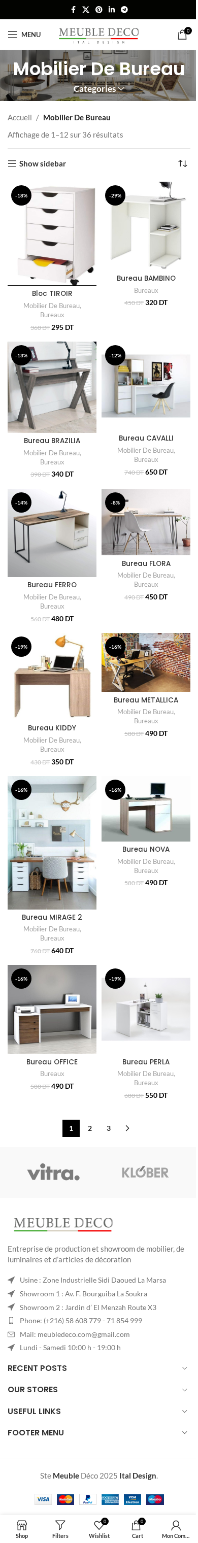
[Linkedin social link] (112, 10)
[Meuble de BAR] (144, 1172)
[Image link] (63, 1224)
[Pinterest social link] (99, 10)
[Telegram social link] (124, 10)
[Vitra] (53, 1172)
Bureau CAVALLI (146, 438)
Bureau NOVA (146, 849)
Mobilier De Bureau (51, 305)
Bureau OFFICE (52, 1062)
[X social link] (85, 10)
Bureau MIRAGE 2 (52, 917)
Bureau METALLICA (146, 700)
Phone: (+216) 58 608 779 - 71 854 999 (81, 1320)
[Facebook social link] (73, 10)
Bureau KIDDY (52, 728)
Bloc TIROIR (52, 293)
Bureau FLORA (146, 563)
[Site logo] (99, 33)
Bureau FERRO (52, 585)
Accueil (20, 117)
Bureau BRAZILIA (52, 441)
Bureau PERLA (146, 1062)
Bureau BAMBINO (146, 278)
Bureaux (52, 315)
